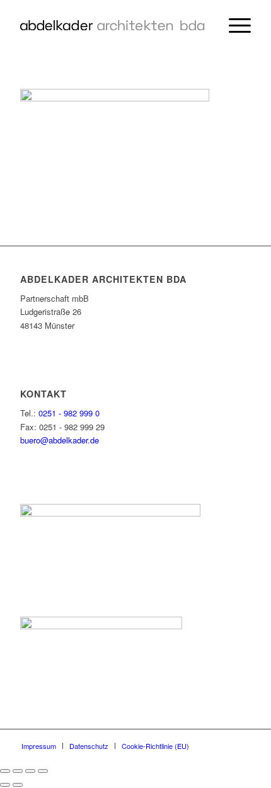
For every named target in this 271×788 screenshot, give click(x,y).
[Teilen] (18, 771)
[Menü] (233, 25)
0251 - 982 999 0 (69, 413)
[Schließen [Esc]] (5, 771)
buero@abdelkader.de (59, 440)
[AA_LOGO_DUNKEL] (112, 25)
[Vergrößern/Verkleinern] (43, 771)
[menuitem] (233, 25)
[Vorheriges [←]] (5, 785)
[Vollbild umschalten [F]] (30, 771)
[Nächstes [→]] (18, 785)
